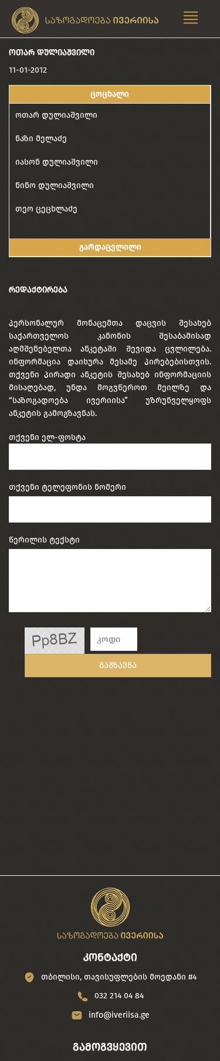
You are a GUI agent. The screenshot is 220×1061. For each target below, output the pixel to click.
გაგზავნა (118, 665)
